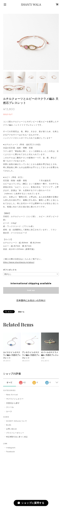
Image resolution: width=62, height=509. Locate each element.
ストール (10, 407)
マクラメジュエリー (15, 399)
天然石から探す (13, 403)
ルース (9, 411)
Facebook (10, 452)
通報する (21, 312)
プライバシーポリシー (15, 433)
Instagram (11, 448)
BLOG (8, 425)
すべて (9, 382)
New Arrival (12, 394)
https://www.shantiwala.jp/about (18, 262)
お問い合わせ (11, 429)
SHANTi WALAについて (16, 421)
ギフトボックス (10, 270)
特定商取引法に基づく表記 (17, 437)
